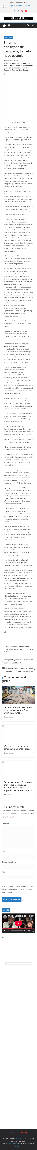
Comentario (7, 823)
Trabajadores (8, 37)
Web (3, 872)
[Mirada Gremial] (4, 25)
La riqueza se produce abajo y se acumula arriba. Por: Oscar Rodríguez (21, 7)
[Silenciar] (29, 931)
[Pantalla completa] (33, 931)
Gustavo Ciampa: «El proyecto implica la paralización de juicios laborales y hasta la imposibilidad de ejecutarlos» (18, 786)
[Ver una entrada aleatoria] (32, 25)
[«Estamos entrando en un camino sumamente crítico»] (18, 726)
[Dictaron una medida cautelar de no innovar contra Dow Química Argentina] (18, 687)
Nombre (6, 852)
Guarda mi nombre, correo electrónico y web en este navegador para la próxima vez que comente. (18, 889)
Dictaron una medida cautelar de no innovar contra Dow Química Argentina (18, 710)
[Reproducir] (4, 931)
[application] (18, 923)
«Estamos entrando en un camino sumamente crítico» (17, 747)
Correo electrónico (10, 862)
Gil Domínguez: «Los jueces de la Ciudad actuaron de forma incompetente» (17, 669)
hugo (17, 60)
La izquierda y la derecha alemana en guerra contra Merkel (18, 661)
